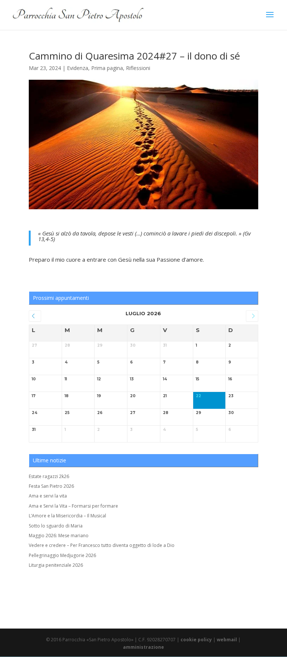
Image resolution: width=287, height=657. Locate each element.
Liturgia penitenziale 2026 (56, 565)
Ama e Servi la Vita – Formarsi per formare (73, 506)
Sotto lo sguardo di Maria (56, 526)
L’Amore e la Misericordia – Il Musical (67, 515)
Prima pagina (107, 68)
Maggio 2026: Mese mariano (59, 535)
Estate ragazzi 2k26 (49, 476)
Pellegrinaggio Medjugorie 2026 (62, 555)
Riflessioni (138, 68)
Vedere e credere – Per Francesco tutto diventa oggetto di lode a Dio (102, 545)
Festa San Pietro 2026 (51, 486)
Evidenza (77, 68)
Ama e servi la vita (48, 496)
